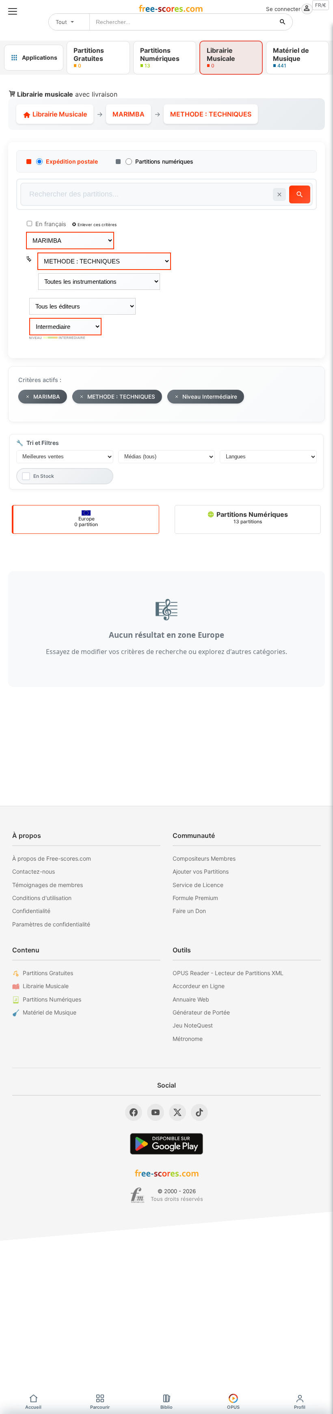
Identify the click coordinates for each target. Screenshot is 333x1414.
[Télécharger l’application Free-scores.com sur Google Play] (166, 1144)
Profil (299, 1407)
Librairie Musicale (59, 114)
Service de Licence (198, 884)
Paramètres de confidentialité (51, 924)
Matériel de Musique (49, 1012)
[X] (177, 1112)
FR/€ (320, 5)
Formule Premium (195, 897)
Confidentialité (31, 910)
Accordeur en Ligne (199, 985)
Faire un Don (189, 910)
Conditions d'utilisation (41, 897)
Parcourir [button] (100, 1407)
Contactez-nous (33, 871)
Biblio (166, 1407)
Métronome (188, 1038)
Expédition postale (72, 161)
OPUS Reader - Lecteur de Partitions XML (228, 972)
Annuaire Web (191, 999)
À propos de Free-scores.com (51, 858)
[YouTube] (155, 1112)
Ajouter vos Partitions (201, 871)
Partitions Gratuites (48, 972)
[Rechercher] (282, 22)
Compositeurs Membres (204, 858)
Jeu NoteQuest (193, 1025)
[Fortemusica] (137, 1195)
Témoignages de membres (47, 884)
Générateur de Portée (201, 1012)
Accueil (33, 1407)
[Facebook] (133, 1112)
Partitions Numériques (251, 517)
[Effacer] (279, 194)
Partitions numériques (164, 161)
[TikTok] (199, 1112)
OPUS (233, 1407)
